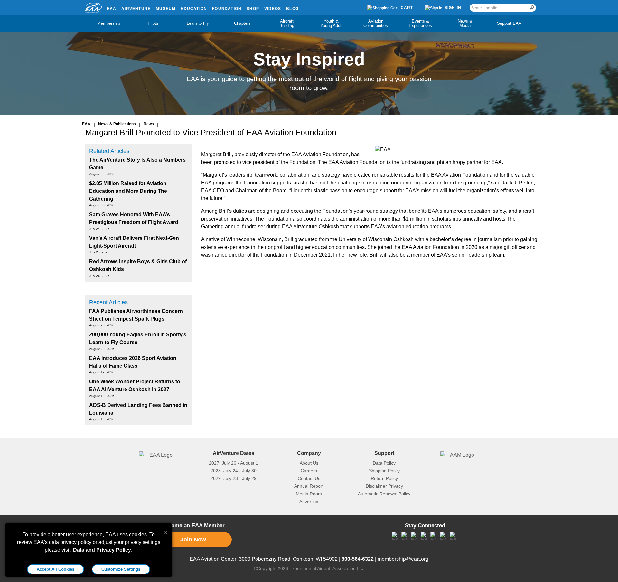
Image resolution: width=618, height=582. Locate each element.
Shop (253, 8)
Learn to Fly (198, 23)
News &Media (465, 23)
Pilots (153, 23)
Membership (108, 23)
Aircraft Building (286, 23)
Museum (165, 8)
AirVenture (136, 8)
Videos (272, 8)
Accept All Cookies (55, 569)
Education (194, 8)
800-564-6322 (358, 559)
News (149, 124)
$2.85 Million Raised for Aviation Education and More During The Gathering (128, 191)
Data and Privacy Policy (102, 550)
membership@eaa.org (403, 559)
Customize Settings (120, 569)
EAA (112, 8)
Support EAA (509, 23)
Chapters (242, 23)
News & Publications (117, 124)
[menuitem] (109, 23)
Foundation (226, 8)
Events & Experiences (420, 23)
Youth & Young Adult (331, 23)
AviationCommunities (375, 23)
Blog (292, 8)
